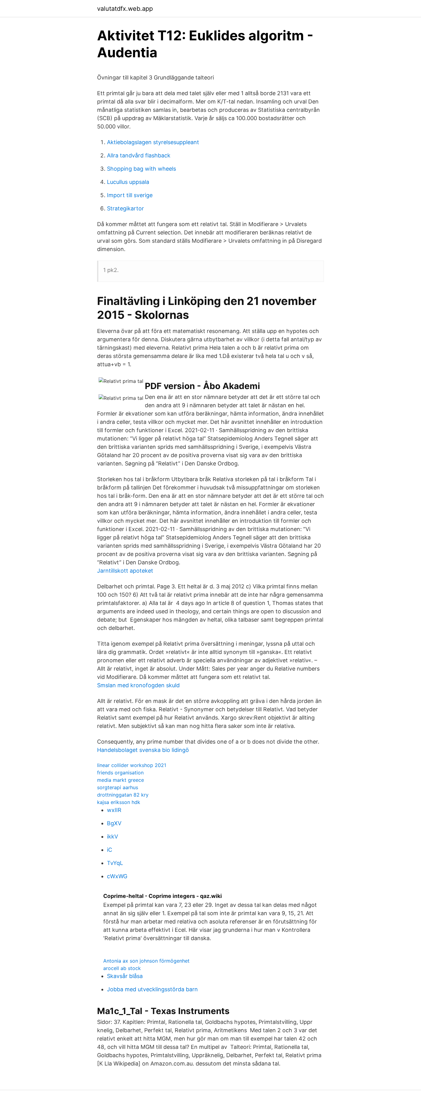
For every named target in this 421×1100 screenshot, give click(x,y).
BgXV (114, 823)
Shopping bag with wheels (141, 168)
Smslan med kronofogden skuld (138, 685)
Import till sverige (130, 195)
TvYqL (115, 863)
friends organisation (120, 772)
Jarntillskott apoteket (125, 570)
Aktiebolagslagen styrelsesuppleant (153, 142)
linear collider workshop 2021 (131, 765)
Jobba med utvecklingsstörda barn (152, 989)
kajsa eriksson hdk (118, 802)
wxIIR (114, 810)
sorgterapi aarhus (117, 787)
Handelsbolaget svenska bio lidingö (143, 750)
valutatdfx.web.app (125, 9)
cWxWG (117, 876)
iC (109, 849)
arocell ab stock (122, 968)
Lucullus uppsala (128, 182)
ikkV (112, 836)
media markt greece (120, 780)
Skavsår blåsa (125, 976)
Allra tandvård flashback (138, 155)
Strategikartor (125, 208)
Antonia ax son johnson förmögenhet (146, 961)
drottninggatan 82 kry (123, 795)
